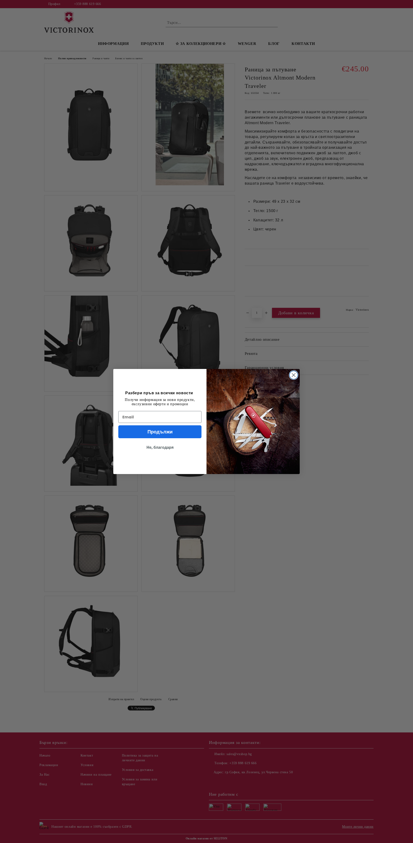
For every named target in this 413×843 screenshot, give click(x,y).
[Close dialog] (293, 375)
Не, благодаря (160, 447)
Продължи (160, 431)
